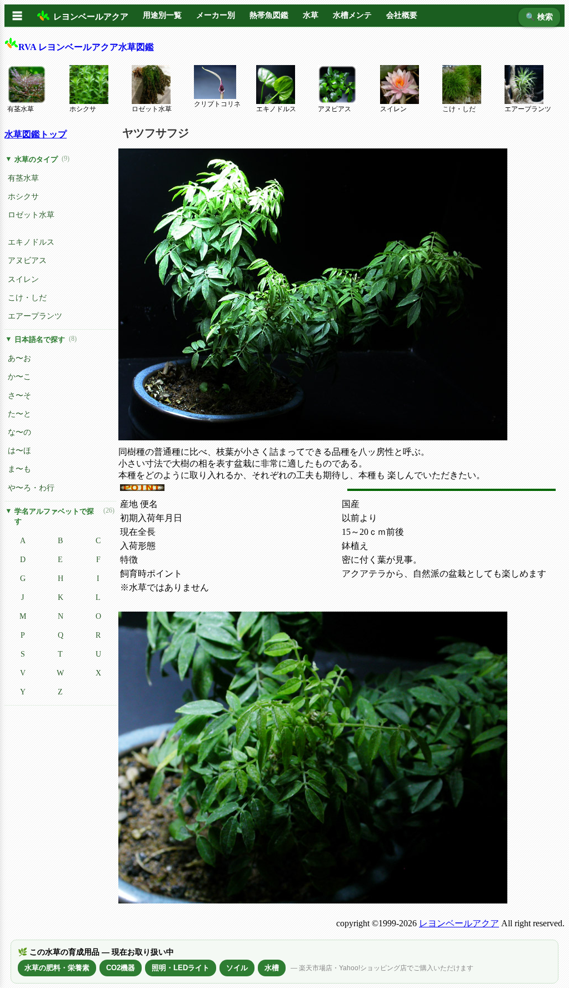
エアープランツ (528, 109)
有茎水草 (20, 109)
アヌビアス (334, 109)
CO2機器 (120, 968)
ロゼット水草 (152, 109)
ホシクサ (82, 109)
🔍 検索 (539, 17)
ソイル (237, 968)
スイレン (393, 109)
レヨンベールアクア (459, 923)
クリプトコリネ (217, 104)
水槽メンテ (352, 15)
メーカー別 (215, 15)
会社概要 (401, 15)
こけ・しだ (459, 109)
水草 (310, 15)
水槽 (271, 968)
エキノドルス (276, 109)
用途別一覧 (162, 15)
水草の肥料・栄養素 (56, 968)
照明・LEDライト (180, 968)
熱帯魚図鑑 (268, 15)
